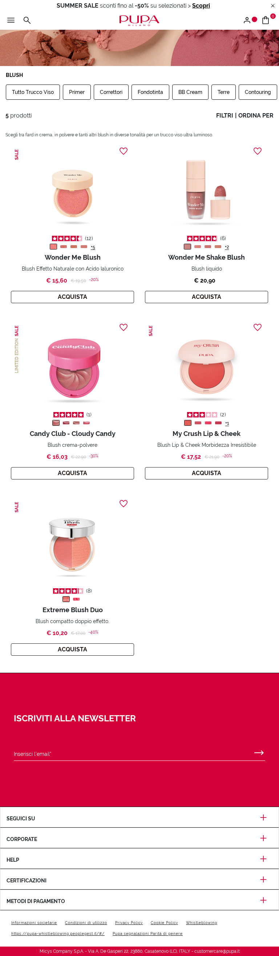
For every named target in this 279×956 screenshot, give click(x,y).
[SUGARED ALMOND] (56, 423)
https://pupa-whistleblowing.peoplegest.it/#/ (58, 934)
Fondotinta (150, 92)
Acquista (72, 296)
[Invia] (259, 751)
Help (13, 860)
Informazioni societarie (34, 923)
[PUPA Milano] (139, 20)
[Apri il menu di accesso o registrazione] (250, 20)
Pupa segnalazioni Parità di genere (148, 934)
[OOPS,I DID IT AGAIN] (198, 423)
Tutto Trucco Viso (33, 92)
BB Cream (190, 92)
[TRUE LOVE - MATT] (84, 246)
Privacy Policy (129, 923)
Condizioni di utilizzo (86, 923)
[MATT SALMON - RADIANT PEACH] (66, 599)
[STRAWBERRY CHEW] (66, 423)
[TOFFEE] (76, 423)
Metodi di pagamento (36, 901)
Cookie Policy (164, 923)
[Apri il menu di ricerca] (27, 20)
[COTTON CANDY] (86, 423)
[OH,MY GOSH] (208, 423)
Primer (77, 92)
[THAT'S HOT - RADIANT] (73, 246)
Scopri (201, 5)
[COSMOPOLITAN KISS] (187, 247)
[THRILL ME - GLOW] (53, 247)
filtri (224, 115)
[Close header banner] (273, 6)
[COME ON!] (218, 423)
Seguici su (21, 818)
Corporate (22, 839)
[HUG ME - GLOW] (63, 246)
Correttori (111, 92)
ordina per (256, 115)
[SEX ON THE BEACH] (218, 246)
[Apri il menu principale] (11, 20)
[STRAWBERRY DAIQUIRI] (207, 246)
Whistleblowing (201, 923)
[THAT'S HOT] (187, 423)
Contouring (258, 92)
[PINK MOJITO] (197, 246)
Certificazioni (26, 880)
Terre (224, 92)
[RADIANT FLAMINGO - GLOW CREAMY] (76, 599)
